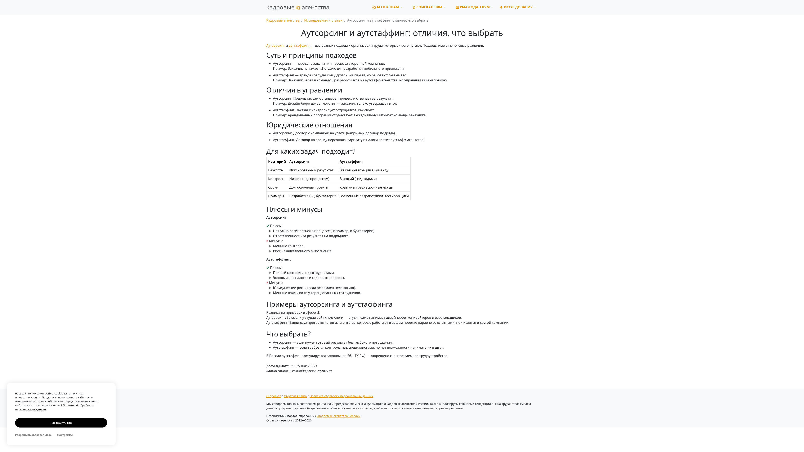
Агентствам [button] (388, 7)
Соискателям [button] (429, 7)
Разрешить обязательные (33, 435)
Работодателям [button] (475, 7)
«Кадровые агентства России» (338, 416)
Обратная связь (295, 396)
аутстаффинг (299, 45)
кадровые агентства (298, 7)
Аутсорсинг (275, 45)
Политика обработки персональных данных (341, 396)
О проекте (273, 396)
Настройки (65, 435)
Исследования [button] (518, 7)
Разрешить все (61, 423)
